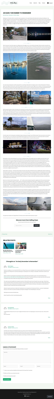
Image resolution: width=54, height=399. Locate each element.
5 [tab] (28, 43)
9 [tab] (30, 107)
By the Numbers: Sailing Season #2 (8, 251)
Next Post (50, 234)
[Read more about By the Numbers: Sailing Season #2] (8, 245)
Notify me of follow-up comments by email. (11, 373)
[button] (3, 34)
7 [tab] (30, 43)
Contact (43, 2)
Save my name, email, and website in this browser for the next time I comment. (18, 370)
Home (31, 2)
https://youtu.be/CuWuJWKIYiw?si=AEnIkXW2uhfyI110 (14, 276)
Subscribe (36, 225)
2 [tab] (24, 43)
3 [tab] (25, 43)
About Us (35, 2)
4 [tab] (27, 43)
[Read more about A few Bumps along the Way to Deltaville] (20, 245)
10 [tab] (31, 107)
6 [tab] (29, 43)
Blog (39, 2)
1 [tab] (23, 43)
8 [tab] (29, 107)
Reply (49, 297)
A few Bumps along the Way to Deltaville (20, 251)
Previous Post (4, 234)
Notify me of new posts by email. (10, 375)
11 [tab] (32, 107)
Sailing (18, 15)
